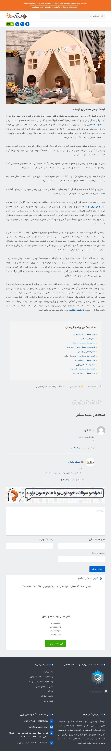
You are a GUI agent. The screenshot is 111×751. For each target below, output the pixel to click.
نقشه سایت (48, 701)
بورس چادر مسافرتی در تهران (83, 342)
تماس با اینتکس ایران (44, 686)
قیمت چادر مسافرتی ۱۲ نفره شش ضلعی (79, 356)
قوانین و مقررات (46, 696)
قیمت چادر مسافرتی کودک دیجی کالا (83, 390)
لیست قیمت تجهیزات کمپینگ (41, 681)
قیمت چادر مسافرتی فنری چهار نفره (81, 347)
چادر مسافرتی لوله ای (86, 351)
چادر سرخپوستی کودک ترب (80, 394)
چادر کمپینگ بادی (88, 338)
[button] (27, 24)
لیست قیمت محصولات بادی (41, 676)
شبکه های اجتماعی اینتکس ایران (32, 742)
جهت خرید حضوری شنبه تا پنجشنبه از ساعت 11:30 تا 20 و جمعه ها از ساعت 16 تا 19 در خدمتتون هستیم (55, 3)
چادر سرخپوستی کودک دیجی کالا (55, 394)
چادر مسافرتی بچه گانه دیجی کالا (36, 390)
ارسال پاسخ (75, 447)
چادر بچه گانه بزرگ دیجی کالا (29, 394)
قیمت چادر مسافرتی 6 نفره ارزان (82, 368)
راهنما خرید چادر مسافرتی (46, 386)
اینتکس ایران (48, 671)
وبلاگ (59, 386)
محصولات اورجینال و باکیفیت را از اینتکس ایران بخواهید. (54, 7)
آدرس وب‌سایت (98, 553)
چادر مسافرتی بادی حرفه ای (84, 334)
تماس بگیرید (53, 643)
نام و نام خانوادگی (97, 539)
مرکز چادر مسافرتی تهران (85, 364)
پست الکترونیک (46, 539)
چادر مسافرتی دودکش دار (85, 360)
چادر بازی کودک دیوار (59, 390)
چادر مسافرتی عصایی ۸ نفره (84, 373)
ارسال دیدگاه (97, 569)
